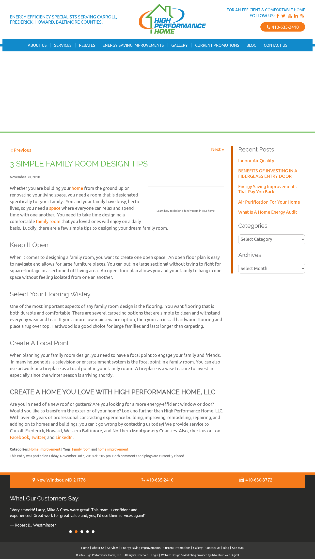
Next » (217, 149)
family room (81, 449)
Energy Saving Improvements (133, 45)
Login (154, 555)
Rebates (87, 45)
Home (85, 548)
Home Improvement (45, 449)
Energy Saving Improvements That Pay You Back (267, 189)
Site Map (238, 548)
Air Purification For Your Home (269, 202)
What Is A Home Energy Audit (267, 212)
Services (63, 45)
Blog (251, 45)
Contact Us (275, 45)
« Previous (21, 150)
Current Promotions (217, 45)
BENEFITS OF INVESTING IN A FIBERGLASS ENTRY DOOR (267, 173)
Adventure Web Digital (225, 555)
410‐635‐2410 (285, 27)
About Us (37, 45)
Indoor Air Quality (256, 160)
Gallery (179, 45)
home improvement (113, 449)
